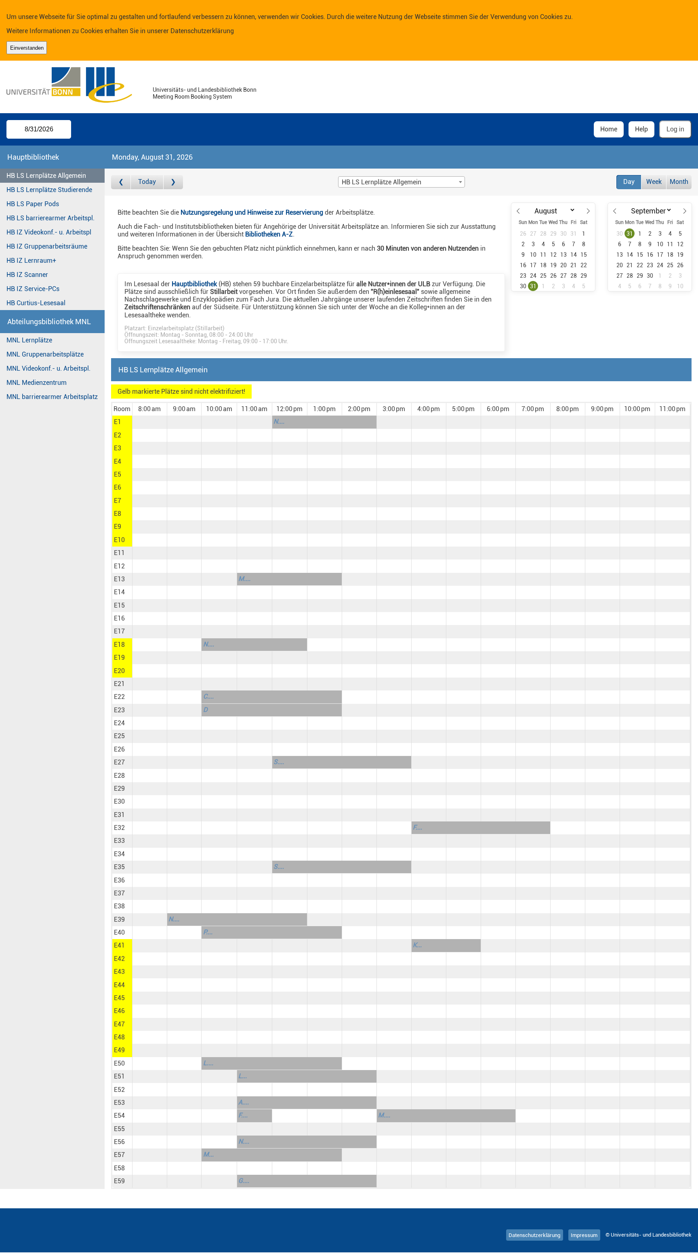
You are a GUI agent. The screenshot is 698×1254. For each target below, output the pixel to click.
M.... (244, 579)
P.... (207, 932)
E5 (117, 474)
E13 (119, 579)
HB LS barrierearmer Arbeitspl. (50, 218)
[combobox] (401, 182)
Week (654, 182)
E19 (119, 657)
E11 (119, 553)
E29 (119, 788)
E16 (119, 618)
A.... (243, 1102)
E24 (119, 723)
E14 (119, 592)
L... (242, 1076)
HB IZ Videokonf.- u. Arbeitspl (48, 232)
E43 (119, 971)
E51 (119, 1076)
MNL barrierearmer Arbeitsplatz (52, 397)
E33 (119, 840)
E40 (119, 932)
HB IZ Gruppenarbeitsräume (46, 246)
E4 (117, 461)
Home (608, 129)
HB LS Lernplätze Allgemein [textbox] (381, 182)
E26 (119, 749)
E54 (119, 1115)
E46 (119, 1011)
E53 (119, 1102)
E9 (117, 526)
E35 (119, 867)
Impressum (584, 1235)
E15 (119, 605)
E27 (119, 762)
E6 (117, 487)
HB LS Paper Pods (32, 204)
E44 (119, 985)
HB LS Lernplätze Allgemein (46, 175)
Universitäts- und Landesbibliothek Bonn (204, 90)
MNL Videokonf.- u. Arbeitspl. (48, 368)
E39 (119, 919)
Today (147, 182)
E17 (119, 631)
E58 (119, 1168)
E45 (119, 998)
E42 (119, 959)
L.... (208, 1063)
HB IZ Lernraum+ (31, 260)
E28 (119, 775)
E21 (119, 684)
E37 (119, 893)
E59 (119, 1181)
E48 (119, 1037)
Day (629, 182)
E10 (119, 540)
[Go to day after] (173, 182)
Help (641, 129)
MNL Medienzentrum (36, 382)
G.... (243, 1180)
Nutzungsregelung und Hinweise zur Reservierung (252, 212)
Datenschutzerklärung (202, 31)
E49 (119, 1050)
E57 (119, 1155)
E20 (119, 671)
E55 (119, 1129)
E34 (119, 854)
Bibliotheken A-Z (269, 234)
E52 (119, 1090)
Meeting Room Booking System (192, 96)
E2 (117, 435)
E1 (117, 422)
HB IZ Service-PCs (32, 289)
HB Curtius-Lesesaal (35, 303)
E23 (119, 710)
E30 (119, 801)
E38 (119, 906)
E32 (119, 828)
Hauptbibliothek (194, 284)
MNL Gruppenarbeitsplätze (45, 354)
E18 (119, 644)
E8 (117, 513)
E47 (119, 1024)
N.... (278, 421)
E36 (119, 880)
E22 (119, 697)
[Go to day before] (121, 182)
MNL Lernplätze (29, 340)
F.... (417, 827)
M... (208, 1154)
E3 (117, 448)
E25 (119, 736)
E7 (117, 501)
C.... (208, 696)
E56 (119, 1142)
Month (679, 182)
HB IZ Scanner (27, 275)
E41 (119, 945)
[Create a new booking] (149, 422)
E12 (119, 566)
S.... (278, 762)
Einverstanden (27, 48)
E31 (119, 815)
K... (417, 945)
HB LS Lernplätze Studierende (49, 190)
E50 (119, 1063)
